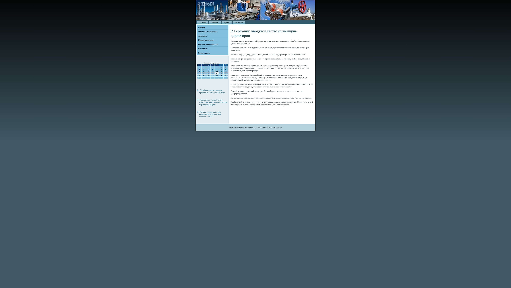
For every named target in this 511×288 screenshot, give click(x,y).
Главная (203, 22)
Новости (215, 22)
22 (221, 73)
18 (204, 73)
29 (221, 75)
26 (208, 75)
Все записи (202, 48)
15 (221, 71)
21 (217, 73)
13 (212, 71)
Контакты (239, 22)
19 (208, 73)
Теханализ (202, 35)
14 (217, 71)
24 (199, 75)
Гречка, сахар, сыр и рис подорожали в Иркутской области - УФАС (210, 114)
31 (199, 77)
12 (208, 71)
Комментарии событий (208, 44)
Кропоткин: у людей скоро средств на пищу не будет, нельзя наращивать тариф (213, 102)
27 (212, 75)
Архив (226, 22)
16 (225, 71)
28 (217, 75)
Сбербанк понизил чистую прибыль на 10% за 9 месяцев (212, 91)
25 (204, 75)
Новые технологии (206, 40)
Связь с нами (204, 52)
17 (199, 73)
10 (199, 71)
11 (204, 71)
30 (225, 75)
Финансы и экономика (207, 31)
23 (225, 73)
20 (212, 73)
